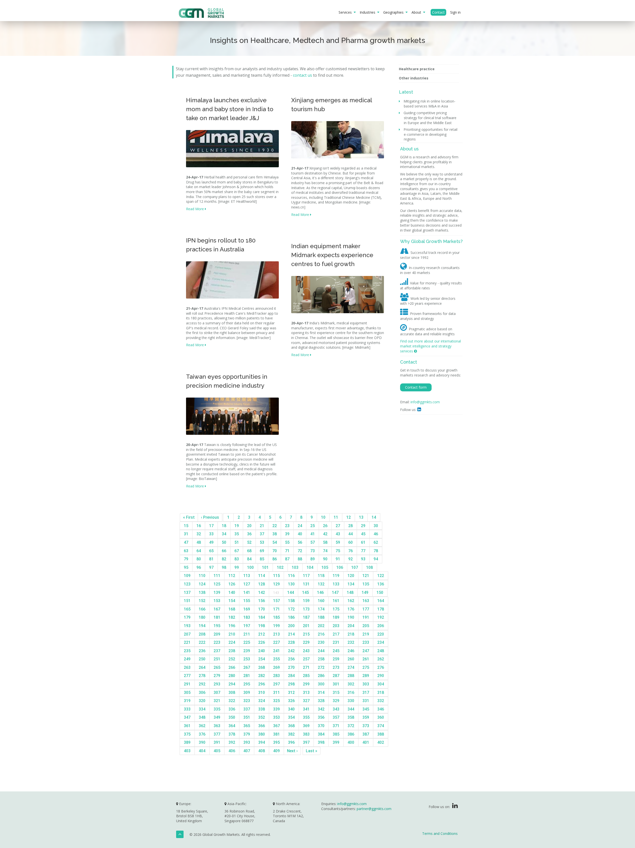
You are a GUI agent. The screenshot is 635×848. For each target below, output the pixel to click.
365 (246, 725)
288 (351, 675)
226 (261, 642)
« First (189, 517)
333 (187, 709)
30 (376, 525)
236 (202, 650)
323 (246, 700)
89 (312, 559)
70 (274, 550)
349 (217, 717)
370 (321, 725)
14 (374, 517)
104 (310, 567)
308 (231, 692)
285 (306, 675)
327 (306, 700)
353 (276, 717)
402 (380, 742)
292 (202, 684)
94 (376, 559)
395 (276, 742)
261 (365, 659)
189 (336, 617)
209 (217, 634)
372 (351, 725)
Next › (292, 750)
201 (306, 625)
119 (336, 575)
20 (249, 525)
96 (198, 567)
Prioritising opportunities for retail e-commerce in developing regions (430, 134)
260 (351, 659)
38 (274, 534)
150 (380, 592)
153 (217, 600)
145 (305, 592)
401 (365, 742)
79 (186, 559)
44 (350, 534)
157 (276, 600)
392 (231, 742)
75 (338, 550)
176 (351, 609)
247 (365, 650)
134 (351, 584)
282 (261, 675)
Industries (368, 12)
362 (202, 725)
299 (306, 684)
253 (246, 659)
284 (291, 675)
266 (231, 667)
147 (335, 592)
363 (217, 725)
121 (365, 575)
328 (321, 700)
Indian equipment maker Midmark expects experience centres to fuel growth (332, 255)
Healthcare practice (417, 69)
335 (217, 709)
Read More (195, 208)
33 (211, 534)
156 (261, 600)
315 (336, 692)
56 (300, 542)
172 (291, 609)
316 (351, 692)
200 (291, 625)
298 (291, 684)
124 (202, 584)
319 (187, 700)
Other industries (413, 78)
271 (306, 667)
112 (231, 575)
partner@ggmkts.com (374, 808)
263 (187, 667)
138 (202, 592)
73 (312, 550)
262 (380, 659)
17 (211, 525)
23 (287, 525)
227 (276, 642)
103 (295, 567)
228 (291, 642)
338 (261, 709)
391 (217, 742)
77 (363, 550)
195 (217, 625)
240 (261, 650)
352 (261, 717)
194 (202, 625)
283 (276, 675)
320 (202, 700)
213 (276, 634)
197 (246, 625)
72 (300, 550)
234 (380, 642)
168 (231, 609)
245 (336, 650)
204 (351, 625)
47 (186, 542)
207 (187, 634)
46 (376, 534)
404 (202, 750)
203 (336, 625)
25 (312, 525)
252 (231, 659)
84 (249, 559)
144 (290, 592)
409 (276, 750)
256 (291, 659)
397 (306, 742)
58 (325, 542)
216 (321, 634)
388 (380, 734)
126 (231, 584)
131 (306, 584)
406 (231, 750)
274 (351, 667)
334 (202, 709)
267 (246, 667)
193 (187, 625)
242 (291, 650)
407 (246, 750)
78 (376, 550)
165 (187, 609)
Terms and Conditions (440, 833)
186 (291, 617)
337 (246, 709)
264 (202, 667)
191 (365, 617)
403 (187, 750)
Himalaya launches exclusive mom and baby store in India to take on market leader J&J (229, 109)
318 (380, 692)
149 (365, 592)
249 (187, 659)
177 (365, 609)
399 (336, 742)
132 (321, 584)
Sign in (455, 12)
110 (202, 575)
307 (217, 692)
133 (336, 584)
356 (321, 717)
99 (236, 567)
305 (187, 692)
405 (217, 750)
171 (276, 609)
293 (217, 684)
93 (363, 559)
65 (211, 550)
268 (261, 667)
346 (380, 709)
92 (350, 559)
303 (365, 684)
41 (312, 534)
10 (323, 517)
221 (187, 642)
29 (363, 525)
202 (321, 625)
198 (261, 625)
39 (287, 534)
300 (321, 684)
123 (187, 584)
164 (380, 600)
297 (276, 684)
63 (186, 550)
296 (261, 684)
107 (354, 567)
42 (325, 534)
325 (276, 700)
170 (261, 609)
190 (351, 617)
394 (261, 742)
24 (300, 525)
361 (187, 725)
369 (306, 725)
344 (351, 709)
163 (365, 600)
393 (246, 742)
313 (306, 692)
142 (261, 592)
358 (351, 717)
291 (187, 684)
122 (380, 575)
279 (217, 675)
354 (291, 717)
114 (261, 575)
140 (231, 592)
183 (246, 617)
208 (202, 634)
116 (291, 575)
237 (217, 650)
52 (249, 542)
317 (365, 692)
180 (202, 617)
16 (198, 525)
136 (380, 584)
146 (320, 592)
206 (380, 625)
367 (276, 725)
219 (365, 634)
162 (351, 600)
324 (261, 700)
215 (306, 634)
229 (306, 642)
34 (224, 534)
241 (276, 650)
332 (380, 700)
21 (262, 525)
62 (376, 542)
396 (291, 742)
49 (211, 542)
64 (198, 550)
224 (231, 642)
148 (350, 592)
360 (380, 717)
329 (336, 700)
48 (198, 542)
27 (338, 525)
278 (202, 675)
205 (365, 625)
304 (380, 684)
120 (351, 575)
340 (291, 709)
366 (261, 725)
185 (276, 617)
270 (291, 667)
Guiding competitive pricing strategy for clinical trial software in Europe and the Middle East (430, 117)
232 (351, 642)
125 (217, 584)
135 (365, 584)
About (417, 12)
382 (291, 734)
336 (231, 709)
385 (336, 734)
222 (202, 642)
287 (336, 675)
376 (202, 734)
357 (336, 717)
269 (276, 667)
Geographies (394, 12)
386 (351, 734)
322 (231, 700)
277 (187, 675)
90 (325, 559)
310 (261, 692)
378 (231, 734)
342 (321, 709)
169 (246, 609)
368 (291, 725)
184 (261, 617)
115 (276, 575)
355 (306, 717)
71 (287, 550)
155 (246, 600)
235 (187, 650)
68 (249, 550)
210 (231, 634)
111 (217, 575)
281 (246, 675)
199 (276, 625)
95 (186, 567)
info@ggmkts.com (425, 402)
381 (276, 734)
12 (348, 517)
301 (336, 684)
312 (291, 692)
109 (187, 575)
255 (276, 659)
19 (236, 525)
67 (236, 550)
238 (231, 650)
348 (202, 717)
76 (350, 550)
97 (211, 567)
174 (321, 609)
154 (231, 600)
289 (365, 675)
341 (306, 709)
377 (217, 734)
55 (287, 542)
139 (217, 592)
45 (363, 534)
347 (187, 717)
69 (262, 550)
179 (187, 617)
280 (231, 675)
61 (363, 542)
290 (380, 675)
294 (231, 684)
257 (306, 659)
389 (187, 742)
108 (369, 567)
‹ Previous (210, 517)
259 (336, 659)
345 (365, 709)
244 (321, 650)
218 (351, 634)
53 (262, 542)
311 (276, 692)
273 (336, 667)
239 (246, 650)
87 (287, 559)
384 (321, 734)
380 (261, 734)
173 (306, 609)
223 (217, 642)
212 (261, 634)
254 (261, 659)
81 (211, 559)
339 (276, 709)
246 (351, 650)
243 (306, 650)
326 (291, 700)
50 (224, 542)
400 (351, 742)
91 (338, 559)
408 (261, 750)
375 (187, 734)
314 (321, 692)
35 (236, 534)
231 (336, 642)
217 (336, 634)
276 (380, 667)
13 (361, 517)
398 (321, 742)
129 (276, 584)
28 (350, 525)
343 (336, 709)
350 (231, 717)
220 (380, 634)
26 (325, 525)
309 (246, 692)
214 (291, 634)
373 (365, 725)
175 (336, 609)
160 (321, 600)
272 (321, 667)
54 (274, 542)
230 (321, 642)
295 (246, 684)
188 (321, 617)
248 (380, 650)
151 (187, 600)
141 (246, 592)
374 (380, 725)
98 (224, 567)
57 (312, 542)
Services (346, 12)
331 (365, 700)
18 (224, 525)
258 (321, 659)
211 (246, 634)
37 (262, 534)
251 (217, 659)
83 (236, 559)
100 (250, 567)
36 (249, 534)
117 (306, 575)
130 (291, 584)
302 (351, 684)
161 (336, 600)
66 (224, 550)
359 (365, 717)
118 (321, 575)
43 (338, 534)
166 (202, 609)
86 (274, 559)
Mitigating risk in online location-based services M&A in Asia (429, 103)
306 (202, 692)
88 (300, 559)
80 (198, 559)
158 (291, 600)
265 (217, 667)
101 (265, 567)
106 (339, 567)
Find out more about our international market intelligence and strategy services (430, 346)
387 (365, 734)
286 (321, 675)
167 (217, 609)
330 (351, 700)
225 (246, 642)
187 (306, 617)
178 (380, 609)
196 (231, 625)
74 (325, 550)
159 (306, 600)
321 (217, 700)
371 (336, 725)
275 (365, 667)
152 (202, 600)
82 (224, 559)
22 (274, 525)
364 (231, 725)
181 (217, 617)
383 (306, 734)
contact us (302, 75)
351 (246, 717)
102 (280, 567)
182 (231, 617)
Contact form (416, 387)
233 (365, 642)
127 (246, 584)
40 (300, 534)
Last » (311, 750)
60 (350, 542)
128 (261, 584)
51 (236, 542)
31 (186, 534)
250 (202, 659)
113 (246, 575)
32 (198, 534)
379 (246, 734)
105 (324, 567)
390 (202, 742)
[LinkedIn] (455, 806)
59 (338, 542)
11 (336, 517)
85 (262, 559)
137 (187, 592)
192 (380, 617)
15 (186, 525)
